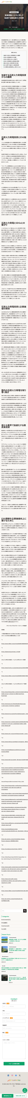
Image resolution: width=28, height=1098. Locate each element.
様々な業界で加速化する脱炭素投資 (11, 65)
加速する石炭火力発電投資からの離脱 (11, 55)
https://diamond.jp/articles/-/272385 (10, 651)
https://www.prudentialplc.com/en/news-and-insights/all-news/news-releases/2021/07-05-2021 (13, 817)
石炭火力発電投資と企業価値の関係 (11, 61)
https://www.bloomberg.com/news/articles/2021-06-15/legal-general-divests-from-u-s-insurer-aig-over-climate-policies (14, 809)
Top (10, 27)
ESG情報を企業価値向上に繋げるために (12, 67)
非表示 (15, 52)
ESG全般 (4, 923)
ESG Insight (15, 27)
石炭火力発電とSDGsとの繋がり (10, 59)
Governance (5, 926)
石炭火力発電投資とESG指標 (9, 57)
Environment (6, 919)
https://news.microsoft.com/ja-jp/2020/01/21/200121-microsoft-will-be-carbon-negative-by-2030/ (13, 880)
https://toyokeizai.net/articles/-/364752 (11, 849)
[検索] (25, 911)
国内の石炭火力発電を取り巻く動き (11, 63)
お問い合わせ (11, 621)
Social (3, 929)
